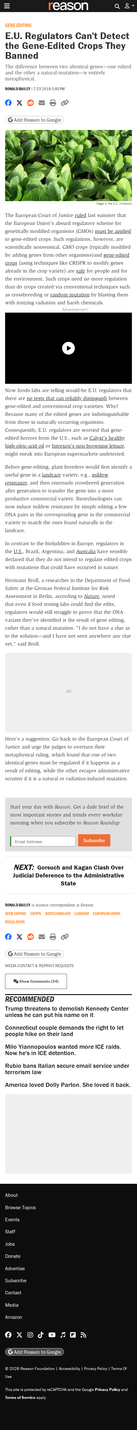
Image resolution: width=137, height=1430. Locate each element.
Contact (13, 1292)
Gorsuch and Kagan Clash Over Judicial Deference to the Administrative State (68, 875)
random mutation (70, 295)
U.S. (18, 551)
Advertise (15, 1268)
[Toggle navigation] (7, 6)
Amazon (13, 1317)
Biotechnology (58, 914)
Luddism (82, 914)
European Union (106, 914)
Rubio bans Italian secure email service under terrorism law (67, 1068)
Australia (86, 551)
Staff (10, 1231)
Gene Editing (18, 25)
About (11, 1195)
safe (80, 271)
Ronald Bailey (17, 88)
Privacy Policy (95, 1368)
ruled (80, 215)
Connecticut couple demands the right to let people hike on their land (64, 1030)
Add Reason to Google (37, 120)
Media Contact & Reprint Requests (39, 965)
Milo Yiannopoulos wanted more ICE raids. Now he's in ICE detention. (63, 1049)
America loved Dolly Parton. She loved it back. (68, 1084)
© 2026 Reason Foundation (30, 1368)
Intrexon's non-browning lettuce (88, 446)
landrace (51, 475)
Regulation (15, 922)
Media (11, 1305)
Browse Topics (20, 1207)
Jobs (10, 1244)
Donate (12, 1256)
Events (12, 1219)
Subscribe (94, 840)
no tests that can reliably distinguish (67, 398)
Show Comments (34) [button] (38, 981)
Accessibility (69, 1368)
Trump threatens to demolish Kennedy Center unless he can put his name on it (67, 1011)
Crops (35, 914)
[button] (129, 6)
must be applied (113, 231)
